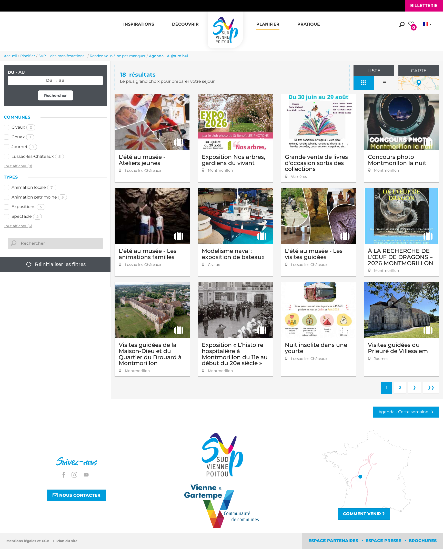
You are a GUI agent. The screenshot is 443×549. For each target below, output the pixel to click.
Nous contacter (79, 495)
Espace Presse (384, 540)
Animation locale (32, 187)
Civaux (22, 127)
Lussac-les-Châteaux (36, 156)
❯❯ (431, 387)
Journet (23, 146)
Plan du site (66, 541)
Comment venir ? (364, 513)
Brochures (423, 540)
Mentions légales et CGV (28, 541)
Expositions (27, 206)
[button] (138, 22)
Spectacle (25, 216)
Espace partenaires (333, 540)
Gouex (21, 136)
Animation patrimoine (38, 197)
